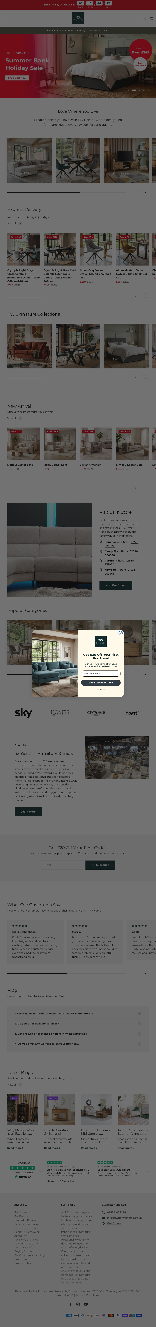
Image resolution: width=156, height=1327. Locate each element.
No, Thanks (101, 689)
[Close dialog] (120, 633)
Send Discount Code (101, 682)
